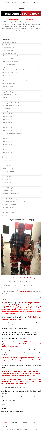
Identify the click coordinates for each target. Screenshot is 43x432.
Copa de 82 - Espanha (8, 171)
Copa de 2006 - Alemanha (9, 204)
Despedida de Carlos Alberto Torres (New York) (14, 67)
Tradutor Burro (6, 78)
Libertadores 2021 (7, 138)
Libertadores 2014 (7, 122)
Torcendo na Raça (7, 45)
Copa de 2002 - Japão (7, 188)
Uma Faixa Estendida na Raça (10, 58)
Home (7, 3)
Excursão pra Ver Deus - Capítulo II (11, 105)
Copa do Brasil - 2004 (7, 100)
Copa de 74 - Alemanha (8, 163)
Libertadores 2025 (7, 149)
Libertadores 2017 (7, 125)
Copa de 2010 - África (7, 207)
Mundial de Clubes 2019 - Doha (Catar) (12, 133)
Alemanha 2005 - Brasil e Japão (10, 193)
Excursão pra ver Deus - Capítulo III (11, 108)
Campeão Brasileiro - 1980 (9, 53)
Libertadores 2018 (7, 127)
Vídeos (21, 8)
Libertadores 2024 (7, 147)
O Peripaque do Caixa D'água (10, 94)
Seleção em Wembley (7, 168)
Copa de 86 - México (7, 177)
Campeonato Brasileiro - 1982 (10, 72)
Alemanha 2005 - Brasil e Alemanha (11, 196)
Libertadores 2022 (7, 141)
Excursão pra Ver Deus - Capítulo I (11, 103)
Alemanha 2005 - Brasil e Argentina (11, 199)
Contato (35, 3)
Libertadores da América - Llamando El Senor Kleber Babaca (17, 80)
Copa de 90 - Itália (7, 179)
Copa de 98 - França (7, 185)
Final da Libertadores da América (10, 61)
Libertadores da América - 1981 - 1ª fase (12, 56)
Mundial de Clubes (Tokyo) (9, 64)
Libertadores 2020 (7, 136)
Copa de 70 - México (7, 160)
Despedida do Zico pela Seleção (10, 92)
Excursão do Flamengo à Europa (10, 89)
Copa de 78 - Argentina (8, 165)
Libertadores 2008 (7, 116)
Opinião (25, 3)
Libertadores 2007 (7, 114)
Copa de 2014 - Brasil (7, 210)
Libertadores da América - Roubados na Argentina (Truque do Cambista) (21, 69)
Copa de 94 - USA (6, 182)
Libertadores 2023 (7, 144)
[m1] (9, 387)
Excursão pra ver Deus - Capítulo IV (11, 111)
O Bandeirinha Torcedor (8, 47)
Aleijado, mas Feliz (7, 97)
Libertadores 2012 (7, 119)
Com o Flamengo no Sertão (9, 42)
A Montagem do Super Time (9, 50)
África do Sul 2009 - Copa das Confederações (14, 201)
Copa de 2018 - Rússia (8, 212)
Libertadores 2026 (7, 152)
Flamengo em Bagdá (7, 86)
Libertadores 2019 (7, 130)
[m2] (12, 387)
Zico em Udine (6, 75)
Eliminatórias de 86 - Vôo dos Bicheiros (12, 174)
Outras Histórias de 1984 (8, 83)
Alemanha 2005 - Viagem (8, 190)
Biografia (16, 3)
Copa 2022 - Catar (7, 215)
